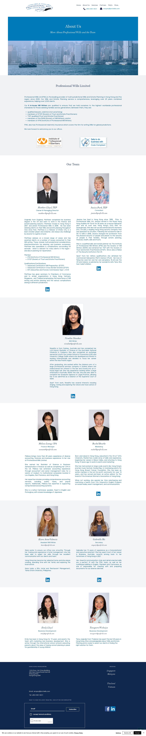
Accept (137, 733)
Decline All (127, 733)
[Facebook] (107, 708)
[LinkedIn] (99, 268)
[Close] (143, 732)
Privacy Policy (78, 733)
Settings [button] (118, 733)
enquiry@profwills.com (42, 691)
